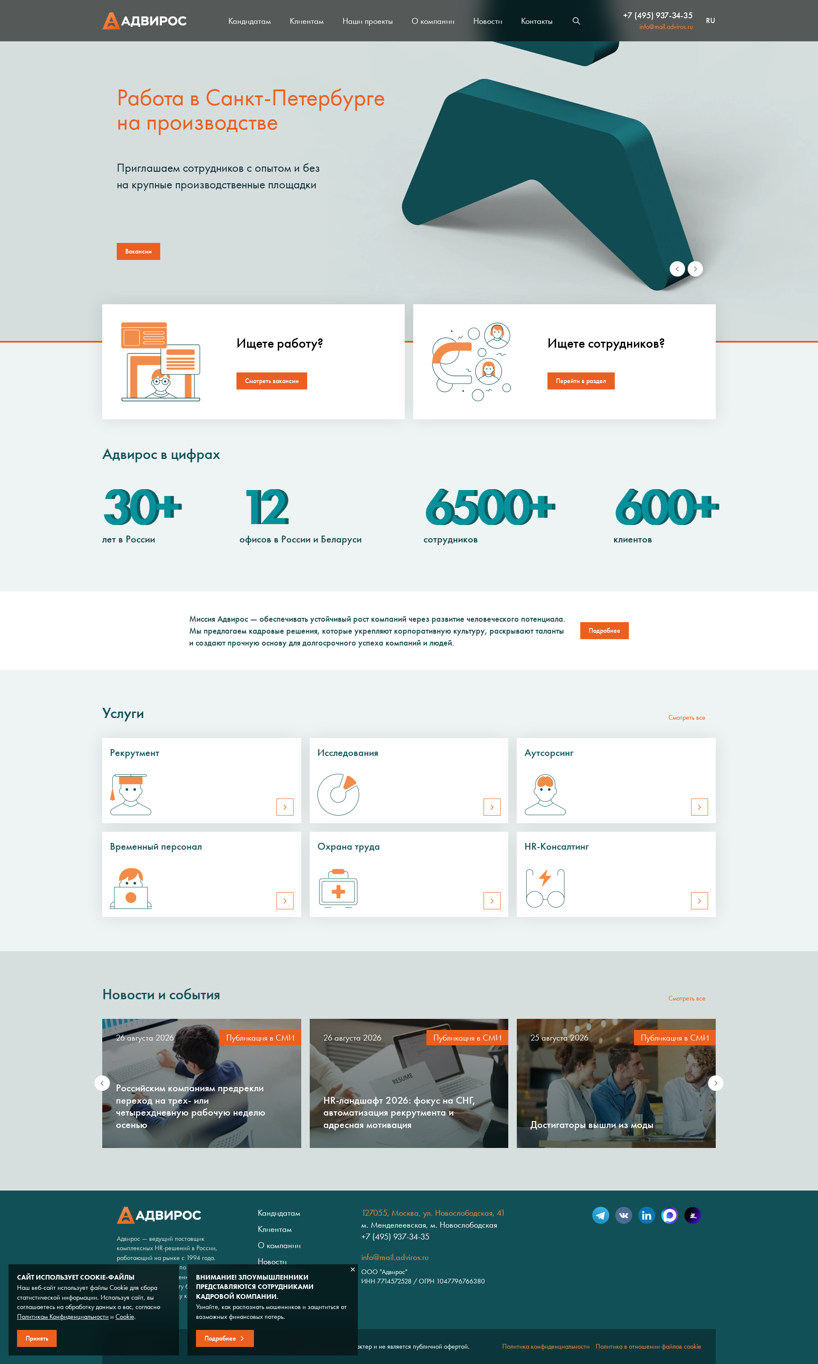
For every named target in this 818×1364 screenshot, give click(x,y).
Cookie (124, 1316)
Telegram (600, 1215)
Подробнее (604, 630)
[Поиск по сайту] (576, 21)
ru (710, 21)
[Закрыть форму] (352, 1269)
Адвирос (144, 20)
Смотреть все (687, 717)
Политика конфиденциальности (546, 1346)
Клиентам (307, 21)
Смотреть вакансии (272, 381)
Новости (487, 21)
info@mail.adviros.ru (666, 27)
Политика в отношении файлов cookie (648, 1346)
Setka (692, 1215)
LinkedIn (646, 1215)
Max (669, 1215)
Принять (37, 1338)
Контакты (537, 21)
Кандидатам (249, 21)
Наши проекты (368, 21)
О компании (433, 21)
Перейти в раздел (581, 381)
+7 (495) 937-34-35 (658, 15)
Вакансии (138, 251)
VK (623, 1215)
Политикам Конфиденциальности (63, 1316)
